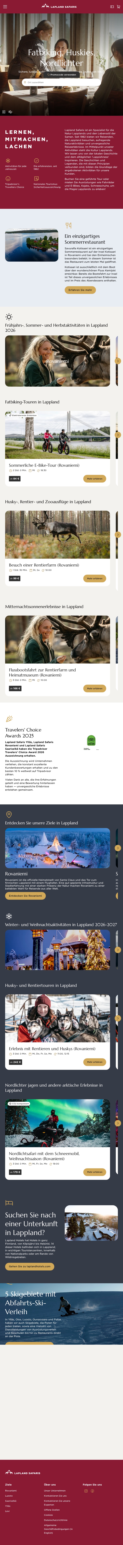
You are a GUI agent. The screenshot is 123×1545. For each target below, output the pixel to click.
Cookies (48, 1515)
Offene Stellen (52, 1510)
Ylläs (7, 1506)
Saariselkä (10, 1501)
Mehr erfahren (94, 479)
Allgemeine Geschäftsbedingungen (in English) (58, 1529)
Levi (7, 1511)
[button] (5, 7)
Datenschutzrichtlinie (55, 1520)
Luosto (9, 1496)
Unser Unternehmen (55, 1491)
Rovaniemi (11, 1491)
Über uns (50, 1484)
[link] (86, 1491)
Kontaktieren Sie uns (55, 1496)
